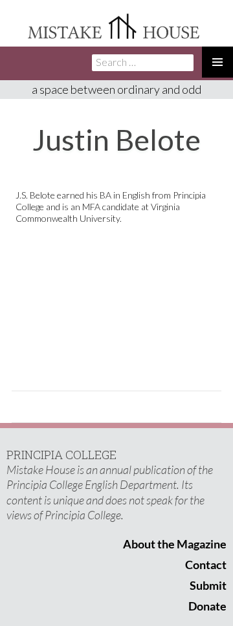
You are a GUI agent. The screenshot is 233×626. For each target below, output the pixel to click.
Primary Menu (217, 62)
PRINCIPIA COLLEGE (61, 454)
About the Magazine (175, 544)
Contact (206, 564)
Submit (208, 585)
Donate (207, 606)
